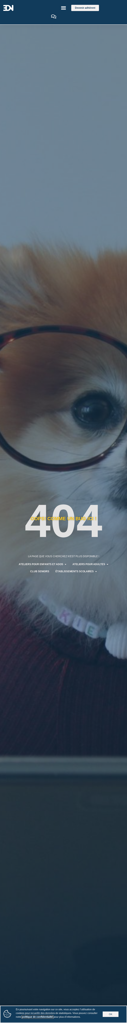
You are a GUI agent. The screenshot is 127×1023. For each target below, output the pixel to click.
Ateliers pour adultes (88, 564)
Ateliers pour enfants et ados (41, 564)
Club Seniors (39, 571)
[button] (64, 8)
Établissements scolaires (74, 571)
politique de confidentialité (37, 1017)
